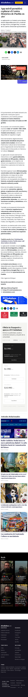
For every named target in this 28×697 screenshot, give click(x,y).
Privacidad (4, 639)
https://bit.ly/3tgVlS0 (10, 288)
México (3, 30)
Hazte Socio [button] (19, 2)
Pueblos (24, 667)
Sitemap (23, 685)
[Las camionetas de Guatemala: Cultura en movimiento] (14, 522)
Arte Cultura (10, 670)
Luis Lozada (5, 57)
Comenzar (14, 378)
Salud (7, 668)
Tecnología (18, 670)
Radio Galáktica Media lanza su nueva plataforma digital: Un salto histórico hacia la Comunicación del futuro (14, 443)
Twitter (17, 635)
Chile (2, 648)
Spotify (17, 642)
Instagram (18, 632)
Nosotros (12, 680)
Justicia (3, 668)
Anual (22, 340)
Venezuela (3, 652)
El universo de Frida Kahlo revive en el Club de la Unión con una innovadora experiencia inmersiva (13, 476)
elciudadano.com (9, 292)
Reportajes (18, 657)
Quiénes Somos (5, 630)
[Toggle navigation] (25, 2)
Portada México (22, 32)
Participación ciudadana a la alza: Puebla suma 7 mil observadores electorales (12, 241)
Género (12, 668)
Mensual (16, 340)
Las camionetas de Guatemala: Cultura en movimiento (12, 535)
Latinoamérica (5, 655)
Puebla (8, 30)
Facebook (17, 630)
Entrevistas (18, 655)
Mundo (3, 657)
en (21, 687)
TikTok (16, 639)
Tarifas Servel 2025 (15, 685)
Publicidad (3, 635)
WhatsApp (14, 315)
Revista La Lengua (20, 659)
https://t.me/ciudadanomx (12, 290)
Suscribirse (14, 360)
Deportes (3, 672)
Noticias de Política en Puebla (9, 32)
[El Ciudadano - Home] (7, 3)
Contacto (3, 637)
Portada (17, 648)
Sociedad (23, 668)
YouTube (23, 315)
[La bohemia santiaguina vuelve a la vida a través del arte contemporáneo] (14, 493)
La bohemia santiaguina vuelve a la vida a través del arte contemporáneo (14, 506)
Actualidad (18, 650)
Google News (5, 316)
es (18, 687)
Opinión (17, 652)
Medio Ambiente (10, 667)
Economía (18, 667)
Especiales (17, 668)
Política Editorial (5, 632)
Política (3, 667)
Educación (4, 670)
